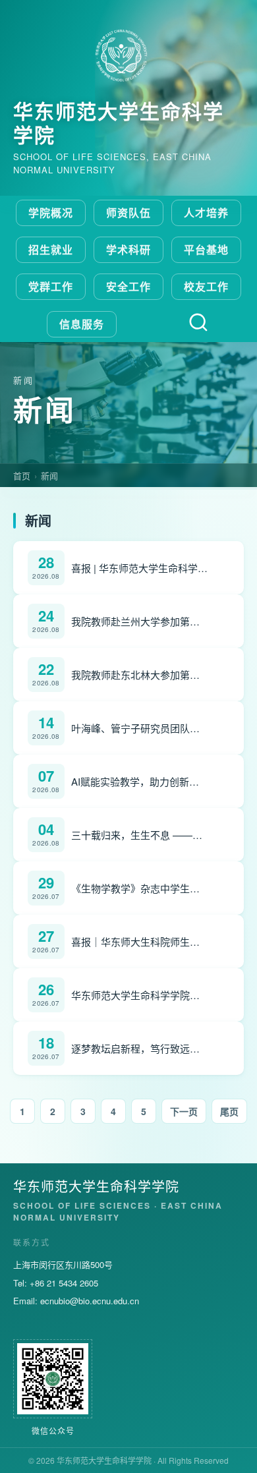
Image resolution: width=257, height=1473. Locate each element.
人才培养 (206, 212)
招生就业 (50, 249)
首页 (21, 475)
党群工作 (50, 286)
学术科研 (128, 249)
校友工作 (206, 286)
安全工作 (128, 286)
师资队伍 (128, 212)
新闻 (49, 475)
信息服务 (81, 324)
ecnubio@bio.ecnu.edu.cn (89, 1300)
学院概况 (50, 212)
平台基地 (206, 249)
